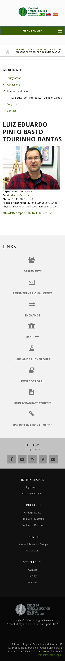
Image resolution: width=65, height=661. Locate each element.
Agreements (33, 487)
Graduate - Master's (32, 518)
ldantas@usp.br (20, 195)
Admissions (13, 84)
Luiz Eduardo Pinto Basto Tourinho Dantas (36, 97)
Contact (11, 110)
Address (32, 582)
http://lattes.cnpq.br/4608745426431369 (28, 213)
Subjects (12, 104)
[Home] (32, 11)
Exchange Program (32, 493)
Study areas (14, 78)
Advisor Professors (42, 49)
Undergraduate (32, 512)
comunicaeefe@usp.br (49, 654)
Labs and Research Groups (33, 544)
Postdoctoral (32, 550)
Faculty (33, 576)
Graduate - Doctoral (32, 525)
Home (7, 52)
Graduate (21, 49)
